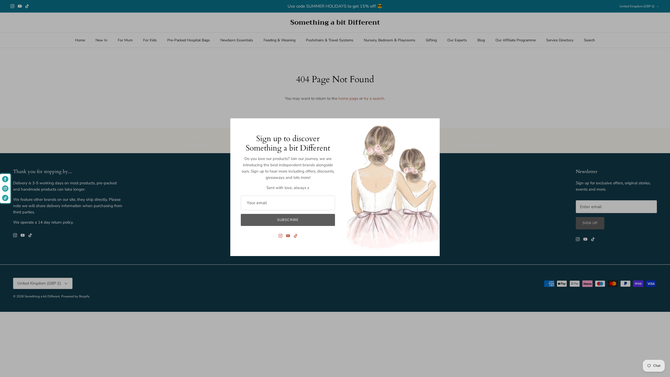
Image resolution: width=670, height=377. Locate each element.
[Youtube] (288, 236)
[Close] (433, 125)
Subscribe (287, 220)
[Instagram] (280, 236)
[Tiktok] (296, 236)
